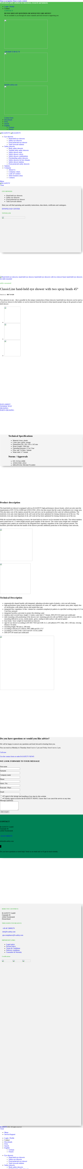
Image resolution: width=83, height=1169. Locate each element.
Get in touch (5, 812)
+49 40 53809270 (6, 836)
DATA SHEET (5, 404)
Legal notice (10, 944)
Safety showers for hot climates (19, 160)
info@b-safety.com (10, 85)
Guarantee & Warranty (14, 952)
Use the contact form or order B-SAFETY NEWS (17, 756)
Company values (14, 172)
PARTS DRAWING (7, 410)
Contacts (12, 178)
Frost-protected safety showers (19, 164)
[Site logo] (5, 133)
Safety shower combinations (18, 156)
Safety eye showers (15, 140)
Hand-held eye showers (17, 139)
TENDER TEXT (6, 406)
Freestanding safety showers (18, 158)
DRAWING (4, 408)
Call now (3, 752)
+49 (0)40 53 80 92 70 (12, 52)
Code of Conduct (14, 174)
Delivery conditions (13, 950)
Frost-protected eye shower (18, 142)
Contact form (8, 118)
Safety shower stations (16, 162)
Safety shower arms (15, 152)
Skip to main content (20, 1)
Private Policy (11, 946)
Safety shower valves (16, 154)
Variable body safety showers (19, 150)
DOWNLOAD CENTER (11, 209)
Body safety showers (16, 148)
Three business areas (16, 176)
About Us (12, 170)
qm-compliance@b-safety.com (12, 935)
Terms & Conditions (13, 948)
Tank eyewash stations (16, 144)
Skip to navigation (6, 1)
